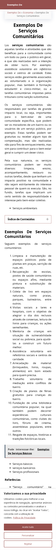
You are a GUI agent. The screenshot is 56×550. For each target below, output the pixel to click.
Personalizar (28, 535)
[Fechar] (53, 491)
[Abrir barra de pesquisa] (51, 4)
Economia (28, 12)
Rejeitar (28, 543)
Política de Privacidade (24, 517)
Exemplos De (14, 12)
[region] (28, 519)
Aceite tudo (28, 527)
